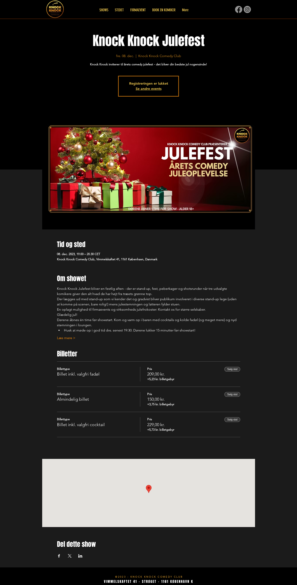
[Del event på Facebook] (59, 556)
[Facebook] (238, 9)
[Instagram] (247, 9)
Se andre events (149, 89)
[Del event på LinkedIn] (80, 556)
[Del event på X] (70, 556)
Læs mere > (66, 338)
